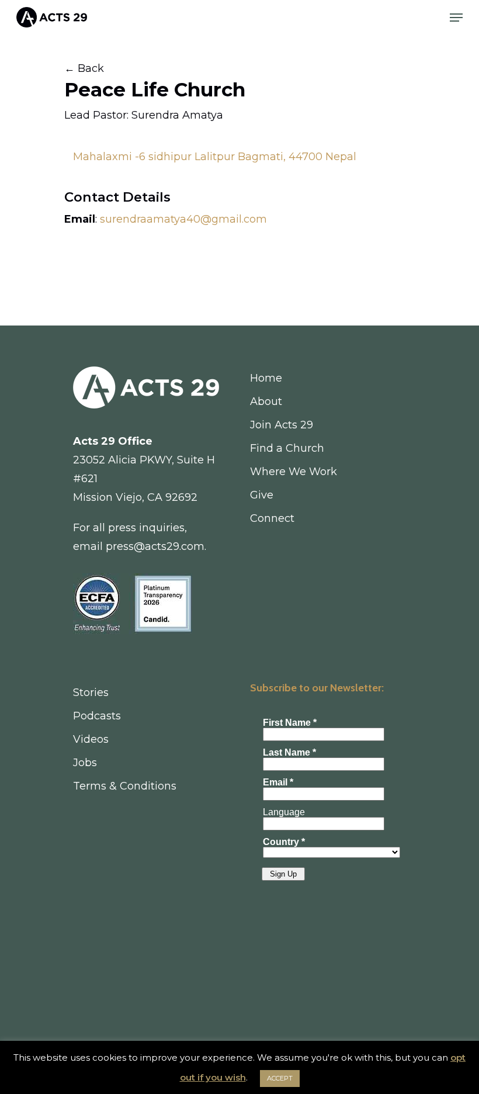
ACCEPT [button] (280, 1078)
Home (266, 378)
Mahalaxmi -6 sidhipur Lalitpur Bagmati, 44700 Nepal (214, 156)
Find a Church (287, 448)
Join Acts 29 (281, 424)
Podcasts (97, 715)
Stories (91, 692)
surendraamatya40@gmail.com (183, 219)
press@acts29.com (155, 546)
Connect (272, 518)
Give (261, 495)
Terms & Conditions (124, 786)
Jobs (85, 762)
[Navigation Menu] (456, 17)
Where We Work (293, 471)
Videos (91, 739)
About (266, 401)
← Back (84, 68)
